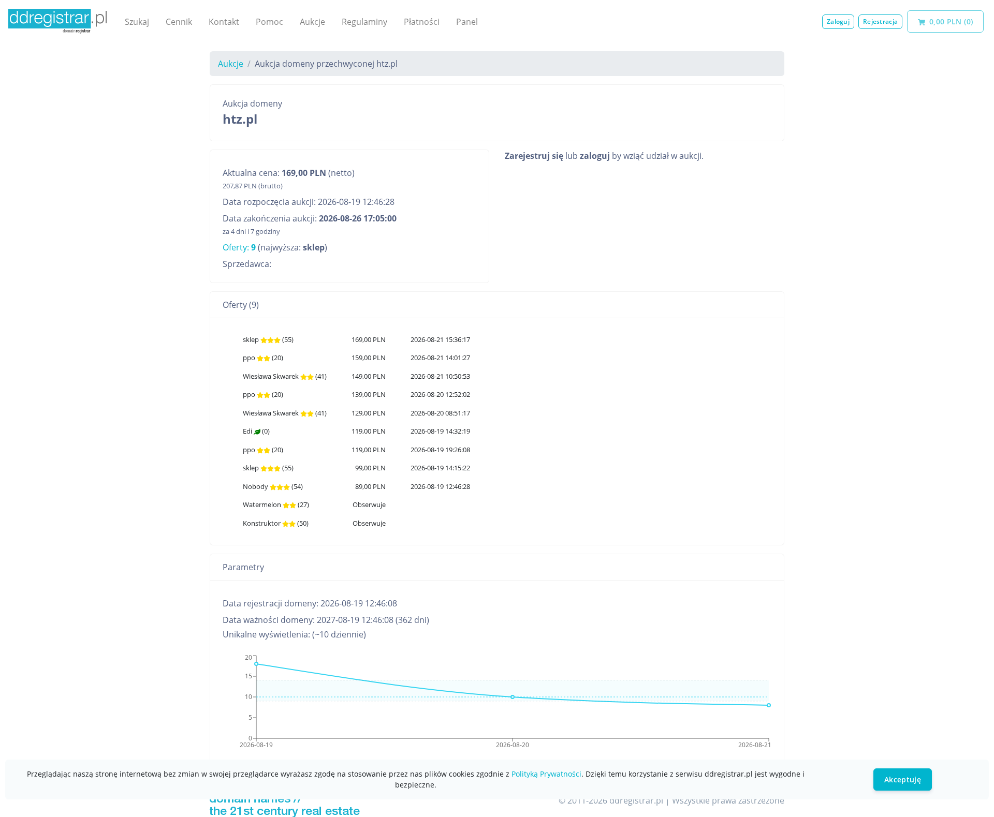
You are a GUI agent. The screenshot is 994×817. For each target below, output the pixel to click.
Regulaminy (364, 21)
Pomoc (269, 21)
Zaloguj (838, 21)
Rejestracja (880, 21)
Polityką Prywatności (546, 774)
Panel (467, 21)
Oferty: (239, 247)
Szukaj (137, 21)
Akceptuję (902, 779)
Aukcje (312, 21)
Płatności (422, 21)
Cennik (179, 21)
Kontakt (224, 21)
